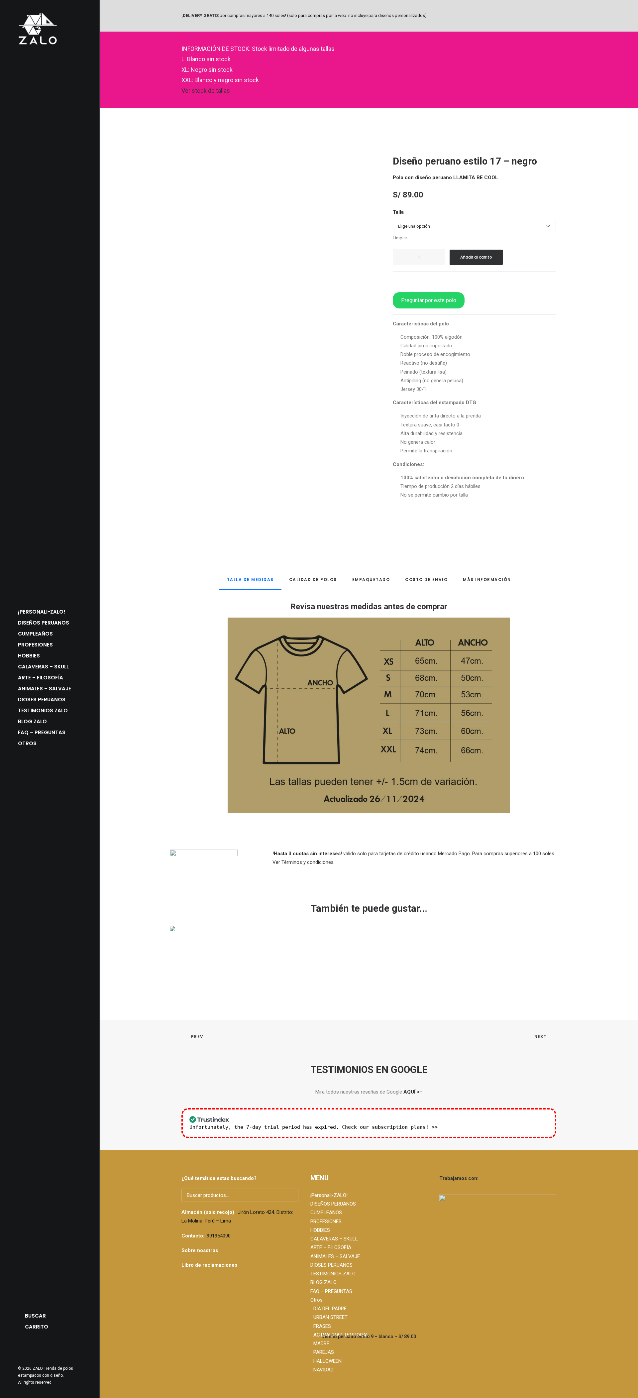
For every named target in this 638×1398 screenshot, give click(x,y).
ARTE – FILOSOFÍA (40, 677)
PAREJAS (323, 1352)
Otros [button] (27, 743)
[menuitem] (49, 611)
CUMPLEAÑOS (35, 633)
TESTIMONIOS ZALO (43, 710)
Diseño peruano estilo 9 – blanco (368, 1336)
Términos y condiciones (307, 862)
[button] (21, 1348)
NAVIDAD (323, 1370)
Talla (398, 212)
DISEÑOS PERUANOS (43, 622)
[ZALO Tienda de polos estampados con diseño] (49, 28)
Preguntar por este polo (428, 300)
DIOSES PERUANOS (41, 699)
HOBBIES (29, 655)
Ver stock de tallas (205, 90)
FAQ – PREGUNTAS (41, 732)
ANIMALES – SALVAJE (44, 688)
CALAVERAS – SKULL (43, 666)
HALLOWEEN (327, 1361)
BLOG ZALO (32, 721)
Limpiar (400, 237)
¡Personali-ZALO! (41, 611)
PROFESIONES (35, 644)
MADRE (321, 1343)
